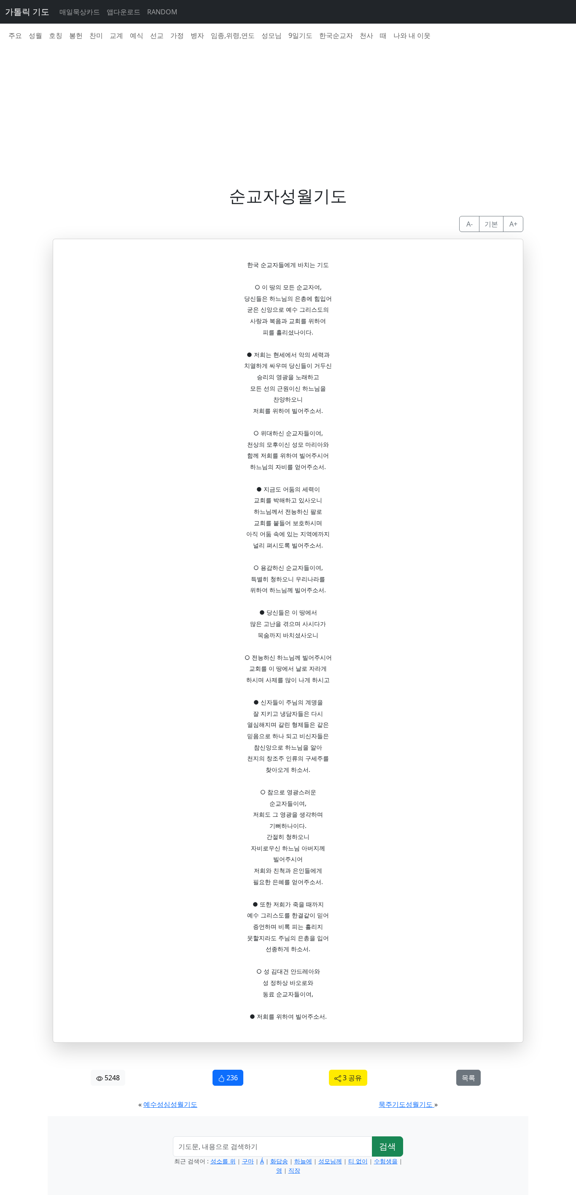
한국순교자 (336, 35)
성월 (35, 35)
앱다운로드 (123, 11)
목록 (468, 1077)
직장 (294, 1170)
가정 (177, 35)
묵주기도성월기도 (406, 1104)
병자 (197, 35)
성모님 (271, 35)
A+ (513, 224)
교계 (116, 35)
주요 (15, 35)
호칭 (55, 35)
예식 (136, 35)
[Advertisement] (293, 106)
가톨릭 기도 (27, 11)
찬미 (96, 35)
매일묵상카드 (79, 11)
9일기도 (300, 35)
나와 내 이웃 (412, 35)
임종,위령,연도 (233, 35)
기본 (491, 224)
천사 (366, 35)
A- (469, 224)
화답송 (279, 1161)
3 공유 (351, 1077)
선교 (157, 35)
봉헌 (76, 35)
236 (231, 1077)
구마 (248, 1161)
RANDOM (162, 11)
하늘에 (303, 1161)
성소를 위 (223, 1161)
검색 (387, 1146)
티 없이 (358, 1161)
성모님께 (330, 1161)
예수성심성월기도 (170, 1104)
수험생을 (386, 1161)
